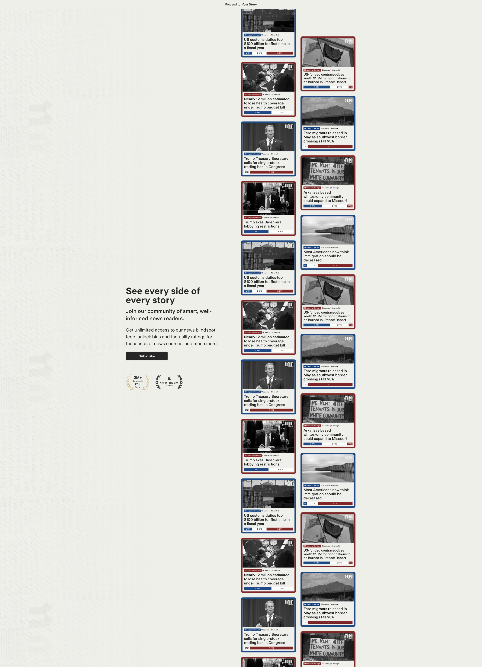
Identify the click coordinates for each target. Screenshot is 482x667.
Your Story (249, 4)
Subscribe (147, 356)
